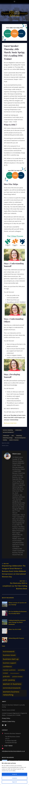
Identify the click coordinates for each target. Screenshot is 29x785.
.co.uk (23, 751)
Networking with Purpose (16, 638)
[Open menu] (14, 1)
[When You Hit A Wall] (4, 631)
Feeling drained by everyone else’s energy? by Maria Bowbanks (17, 622)
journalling (21, 670)
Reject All (14, 782)
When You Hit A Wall (15, 629)
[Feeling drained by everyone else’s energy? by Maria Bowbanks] (4, 622)
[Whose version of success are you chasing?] (4, 604)
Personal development (20, 437)
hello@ (4, 751)
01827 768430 (8, 746)
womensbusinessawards (11, 688)
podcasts (6, 676)
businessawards (8, 651)
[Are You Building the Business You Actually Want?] (4, 613)
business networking (8, 430)
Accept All (14, 774)
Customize (14, 778)
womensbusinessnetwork (13, 751)
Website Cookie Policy (8, 721)
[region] (14, 773)
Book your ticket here (10, 423)
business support (9, 663)
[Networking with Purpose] (4, 640)
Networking (19, 435)
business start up (11, 659)
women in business (14, 440)
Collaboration (18, 430)
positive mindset (17, 676)
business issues (9, 655)
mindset (5, 673)
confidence (7, 666)
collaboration (6, 435)
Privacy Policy (6, 718)
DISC (13, 435)
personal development (8, 432)
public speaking (9, 680)
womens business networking (11, 693)
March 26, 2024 (5, 443)
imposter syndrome (9, 670)
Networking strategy (7, 437)
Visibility (5, 440)
